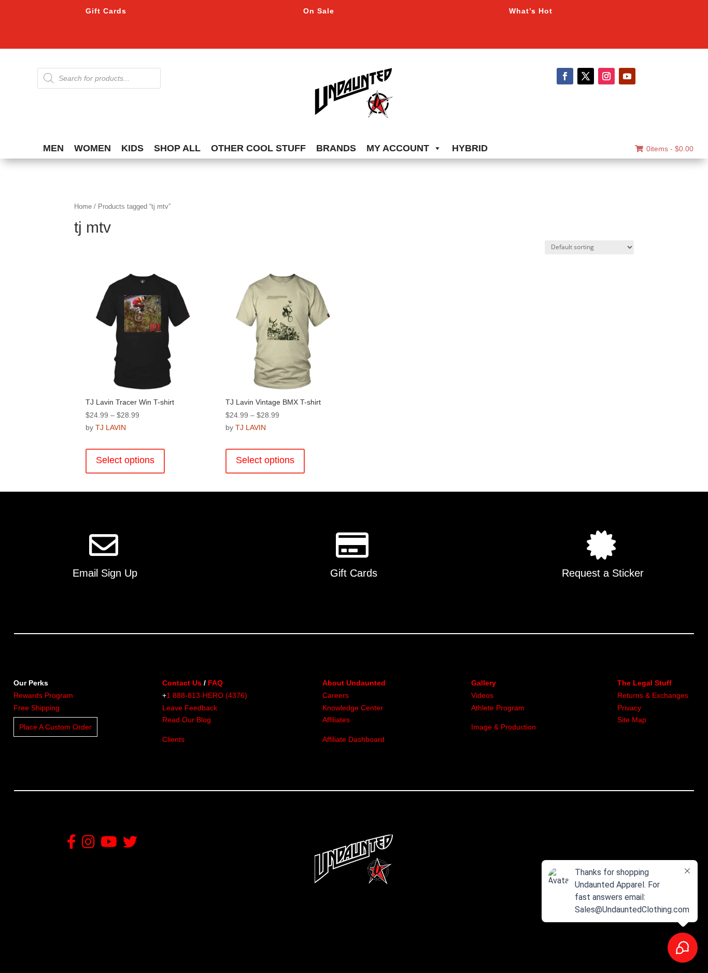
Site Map (631, 720)
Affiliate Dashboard (353, 739)
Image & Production (503, 727)
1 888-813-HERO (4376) (206, 695)
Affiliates (336, 720)
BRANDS (336, 148)
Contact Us (182, 683)
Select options (125, 460)
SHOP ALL (177, 148)
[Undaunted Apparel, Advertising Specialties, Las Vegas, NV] (336, 955)
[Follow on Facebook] (565, 76)
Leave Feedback (189, 708)
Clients (173, 739)
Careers (335, 695)
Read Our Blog (186, 720)
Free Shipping (36, 708)
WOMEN (92, 148)
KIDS (132, 148)
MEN (53, 148)
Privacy (629, 708)
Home (83, 206)
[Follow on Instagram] (606, 76)
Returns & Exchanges (652, 695)
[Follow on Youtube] (627, 76)
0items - (669, 149)
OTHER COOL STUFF (258, 148)
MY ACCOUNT (397, 148)
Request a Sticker (603, 573)
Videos (482, 695)
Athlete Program (498, 708)
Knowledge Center (352, 708)
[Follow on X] (585, 76)
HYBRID (470, 148)
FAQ (215, 683)
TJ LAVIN (110, 427)
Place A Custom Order (55, 727)
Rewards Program (43, 695)
